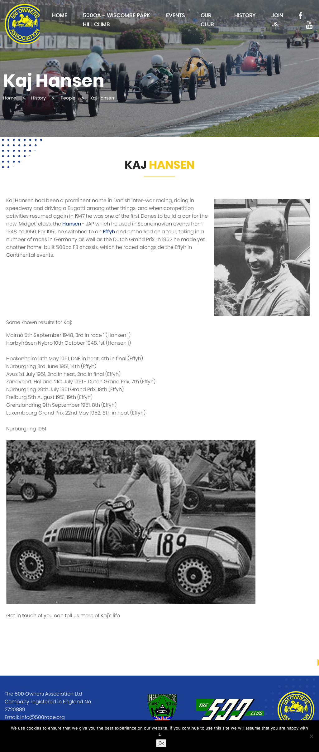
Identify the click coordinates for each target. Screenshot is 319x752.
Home (59, 15)
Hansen (71, 223)
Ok (161, 743)
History (245, 15)
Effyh (109, 231)
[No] (311, 736)
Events (175, 15)
